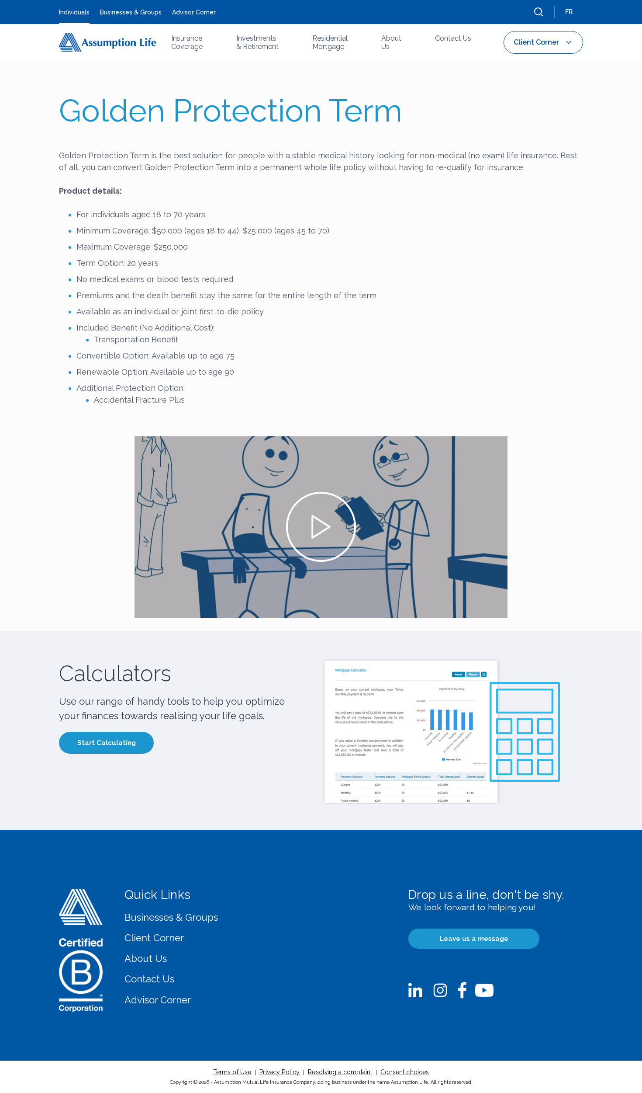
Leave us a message (474, 939)
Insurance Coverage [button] (187, 42)
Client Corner (154, 937)
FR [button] (569, 11)
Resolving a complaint (340, 1072)
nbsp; (415, 990)
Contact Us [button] (453, 38)
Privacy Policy (279, 1072)
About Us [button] (391, 42)
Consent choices (404, 1072)
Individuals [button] (74, 12)
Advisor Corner (157, 1000)
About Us (145, 958)
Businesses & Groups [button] (131, 12)
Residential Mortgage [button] (330, 42)
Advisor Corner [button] (194, 12)
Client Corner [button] (536, 42)
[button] (538, 12)
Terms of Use (232, 1072)
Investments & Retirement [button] (257, 42)
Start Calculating (106, 743)
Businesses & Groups (171, 917)
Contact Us (149, 979)
